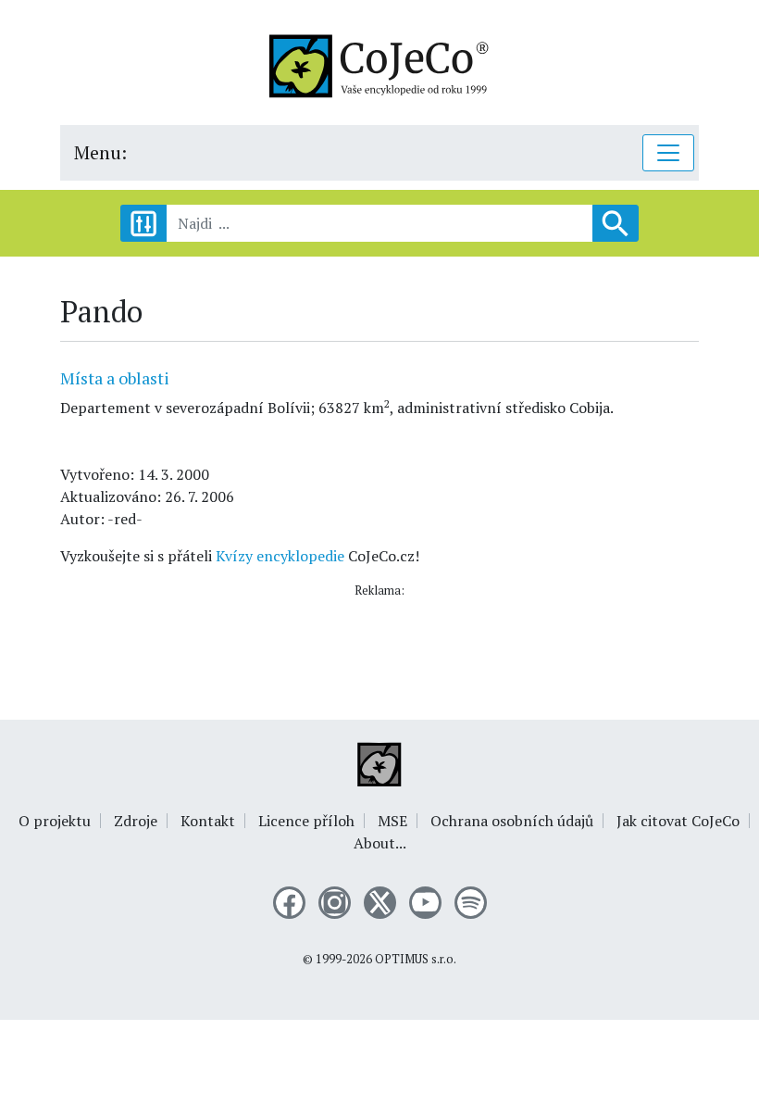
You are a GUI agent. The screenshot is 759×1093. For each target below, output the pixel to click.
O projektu (55, 820)
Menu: (100, 152)
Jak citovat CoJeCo (678, 820)
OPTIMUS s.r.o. (415, 959)
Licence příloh (306, 820)
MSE (392, 820)
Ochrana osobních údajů (511, 820)
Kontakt (207, 820)
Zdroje (135, 820)
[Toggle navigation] (668, 152)
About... (380, 843)
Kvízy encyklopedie (280, 556)
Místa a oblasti (114, 378)
